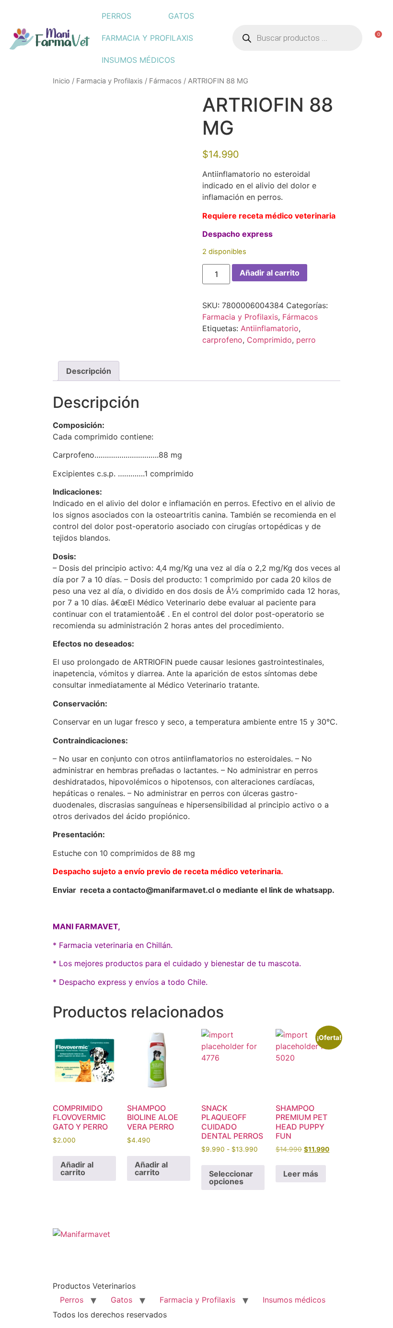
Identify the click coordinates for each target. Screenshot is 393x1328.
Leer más (300, 1173)
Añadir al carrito (270, 272)
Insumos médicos (138, 60)
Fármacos (165, 81)
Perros (116, 16)
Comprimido (269, 340)
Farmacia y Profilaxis (147, 38)
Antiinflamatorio (270, 328)
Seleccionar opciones (231, 1177)
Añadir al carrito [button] (76, 1168)
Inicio (61, 81)
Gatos (181, 16)
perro (306, 340)
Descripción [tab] (88, 371)
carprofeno (222, 340)
